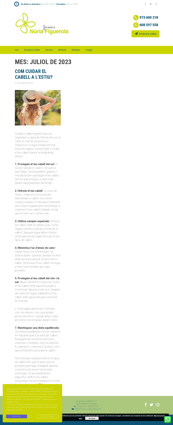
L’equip (88, 50)
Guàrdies (75, 50)
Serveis (49, 50)
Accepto (92, 418)
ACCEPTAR (16, 416)
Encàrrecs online (147, 33)
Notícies (62, 50)
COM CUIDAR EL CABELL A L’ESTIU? (34, 74)
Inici (17, 50)
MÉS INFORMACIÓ (48, 416)
